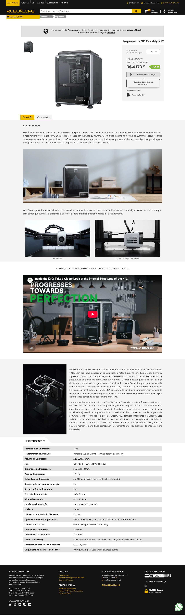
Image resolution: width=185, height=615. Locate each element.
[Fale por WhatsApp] (179, 610)
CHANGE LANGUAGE (170, 3)
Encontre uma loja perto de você (71, 577)
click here (111, 32)
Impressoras (60, 17)
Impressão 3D (46, 17)
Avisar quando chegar (146, 74)
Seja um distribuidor (66, 580)
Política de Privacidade (67, 588)
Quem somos (64, 575)
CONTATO (64, 3)
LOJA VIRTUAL (12, 3)
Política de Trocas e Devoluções (71, 591)
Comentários (43, 117)
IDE (33, 3)
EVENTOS (40, 3)
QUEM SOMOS (52, 3)
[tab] (27, 117)
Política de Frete (65, 593)
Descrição (27, 117)
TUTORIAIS (25, 3)
